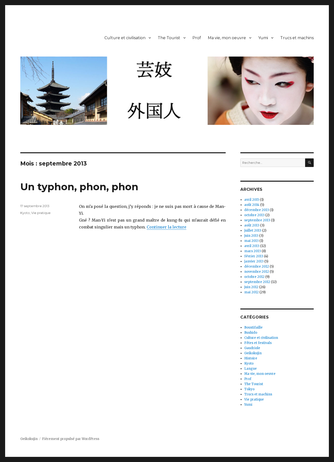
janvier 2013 (254, 261)
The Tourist (169, 38)
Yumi (263, 38)
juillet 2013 (252, 230)
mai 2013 (251, 241)
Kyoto (25, 213)
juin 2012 (251, 287)
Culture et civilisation (124, 38)
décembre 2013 (256, 210)
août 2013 (251, 225)
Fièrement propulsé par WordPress (70, 439)
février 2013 (253, 256)
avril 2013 (251, 246)
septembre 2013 (257, 220)
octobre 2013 (254, 215)
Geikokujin (253, 353)
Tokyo (249, 389)
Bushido (250, 333)
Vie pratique (41, 213)
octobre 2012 (254, 277)
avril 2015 (251, 200)
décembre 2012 (256, 266)
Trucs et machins (297, 38)
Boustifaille (253, 327)
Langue (250, 369)
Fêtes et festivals (258, 343)
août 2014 (251, 205)
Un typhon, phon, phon (79, 187)
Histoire (250, 358)
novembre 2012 (256, 272)
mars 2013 (252, 251)
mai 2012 (251, 292)
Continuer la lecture (166, 227)
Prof (196, 38)
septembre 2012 (257, 282)
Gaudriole (252, 348)
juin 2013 (251, 236)
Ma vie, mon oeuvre (227, 38)
